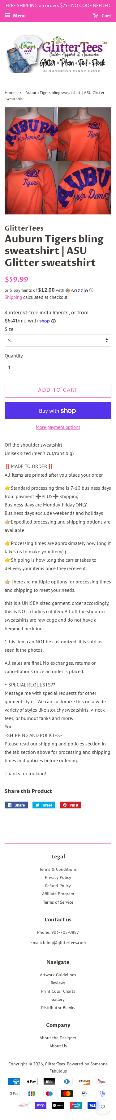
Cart (106, 16)
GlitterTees (55, 1064)
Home (10, 93)
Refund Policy (58, 885)
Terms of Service (58, 902)
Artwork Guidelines (58, 975)
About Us (58, 1046)
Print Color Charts (58, 991)
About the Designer (58, 1038)
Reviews (58, 983)
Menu (19, 16)
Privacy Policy (58, 877)
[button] (58, 290)
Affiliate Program (58, 894)
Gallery (58, 999)
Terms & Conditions (58, 869)
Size (9, 329)
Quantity (14, 356)
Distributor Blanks (58, 1007)
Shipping (13, 297)
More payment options (58, 427)
